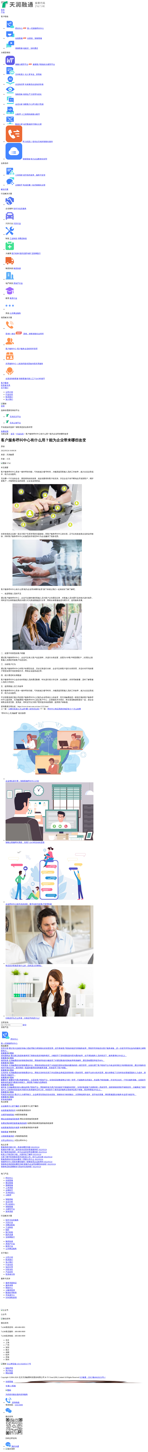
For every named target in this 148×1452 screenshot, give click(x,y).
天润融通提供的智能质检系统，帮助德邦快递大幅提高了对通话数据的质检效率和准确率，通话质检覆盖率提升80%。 (57, 1060)
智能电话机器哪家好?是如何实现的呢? (16, 1167)
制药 (29, 253)
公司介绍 (9, 392)
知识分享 (9, 1267)
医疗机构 (15, 253)
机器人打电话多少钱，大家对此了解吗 (16, 1154)
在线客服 (19, 38)
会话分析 (19, 104)
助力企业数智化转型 (39, 159)
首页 (3, 10)
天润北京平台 (15, 417)
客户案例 (4, 383)
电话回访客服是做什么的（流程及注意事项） (24, 966)
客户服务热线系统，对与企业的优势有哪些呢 (19, 1152)
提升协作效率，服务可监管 (34, 175)
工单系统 (19, 175)
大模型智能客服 (7, 1115)
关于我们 (4, 388)
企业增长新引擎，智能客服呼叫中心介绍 (22, 781)
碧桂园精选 (5, 1056)
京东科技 (4, 1073)
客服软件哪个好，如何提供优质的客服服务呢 (19, 1150)
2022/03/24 (35, 1147)
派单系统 (9, 1211)
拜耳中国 (4, 1048)
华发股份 (4, 1065)
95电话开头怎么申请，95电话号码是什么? (23, 1018)
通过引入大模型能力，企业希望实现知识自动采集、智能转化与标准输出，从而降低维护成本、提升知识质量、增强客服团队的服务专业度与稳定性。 (75, 1094)
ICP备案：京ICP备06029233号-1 (92, 1377)
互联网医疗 (36, 253)
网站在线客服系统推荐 (10, 1119)
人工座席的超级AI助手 (30, 114)
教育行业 (13, 298)
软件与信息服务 (19, 209)
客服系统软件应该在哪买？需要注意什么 (17, 1159)
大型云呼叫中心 (7, 1140)
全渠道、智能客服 (34, 38)
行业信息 (9, 394)
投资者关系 (5, 385)
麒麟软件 (4, 1080)
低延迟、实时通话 (30, 48)
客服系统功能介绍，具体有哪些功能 (16, 1147)
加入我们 (9, 399)
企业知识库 (20, 84)
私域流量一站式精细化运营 (34, 185)
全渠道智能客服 (12, 379)
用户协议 (9, 1371)
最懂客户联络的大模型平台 (44, 64)
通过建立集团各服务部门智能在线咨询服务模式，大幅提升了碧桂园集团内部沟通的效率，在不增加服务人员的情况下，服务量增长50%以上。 (69, 1056)
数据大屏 (19, 124)
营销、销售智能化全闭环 (33, 334)
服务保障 (9, 1285)
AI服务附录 (10, 1290)
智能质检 (19, 94)
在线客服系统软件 (8, 1110)
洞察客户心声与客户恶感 (33, 104)
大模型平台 (10, 1209)
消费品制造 (22, 238)
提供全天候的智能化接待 (42, 142)
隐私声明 (9, 1368)
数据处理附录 (11, 1293)
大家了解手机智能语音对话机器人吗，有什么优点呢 (22, 1157)
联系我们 (9, 397)
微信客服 (9, 1183)
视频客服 (19, 48)
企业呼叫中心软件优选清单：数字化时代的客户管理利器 (29, 904)
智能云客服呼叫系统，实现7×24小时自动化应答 (25, 842)
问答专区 (9, 1269)
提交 (24, 1025)
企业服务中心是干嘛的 (10, 1106)
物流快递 (17, 268)
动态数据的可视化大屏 (32, 124)
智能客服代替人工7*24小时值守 (32, 379)
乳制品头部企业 (7, 1094)
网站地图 (9, 1373)
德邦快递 (4, 1060)
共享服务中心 (11, 364)
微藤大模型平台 (21, 64)
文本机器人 (20, 74)
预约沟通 (15, 1446)
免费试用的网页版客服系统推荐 (14, 1123)
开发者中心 (10, 1295)
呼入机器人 (27, 142)
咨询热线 (15, 1402)
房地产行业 (18, 283)
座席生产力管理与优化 (32, 94)
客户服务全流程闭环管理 (27, 349)
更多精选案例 (6, 1099)
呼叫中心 (19, 28)
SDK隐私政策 (11, 1297)
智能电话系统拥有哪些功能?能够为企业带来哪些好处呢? (24, 1164)
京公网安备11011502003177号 (19, 1364)
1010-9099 (19, 1405)
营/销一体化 (10, 334)
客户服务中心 (11, 349)
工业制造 (13, 238)
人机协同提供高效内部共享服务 (30, 364)
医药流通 (23, 253)
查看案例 (4, 1053)
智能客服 (26, 159)
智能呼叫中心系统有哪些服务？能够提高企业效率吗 (22, 1162)
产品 (3, 12)
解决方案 (4, 189)
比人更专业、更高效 (33, 74)
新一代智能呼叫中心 (35, 28)
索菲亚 (3, 1087)
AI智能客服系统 (7, 1136)
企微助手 (19, 185)
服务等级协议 (11, 1283)
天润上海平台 (15, 423)
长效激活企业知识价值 (34, 84)
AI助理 (18, 114)
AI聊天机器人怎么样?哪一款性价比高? (24, 709)
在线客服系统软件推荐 (10, 1128)
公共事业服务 (15, 313)
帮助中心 (9, 1288)
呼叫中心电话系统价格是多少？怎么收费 (64, 709)
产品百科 (9, 1272)
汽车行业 (17, 223)
